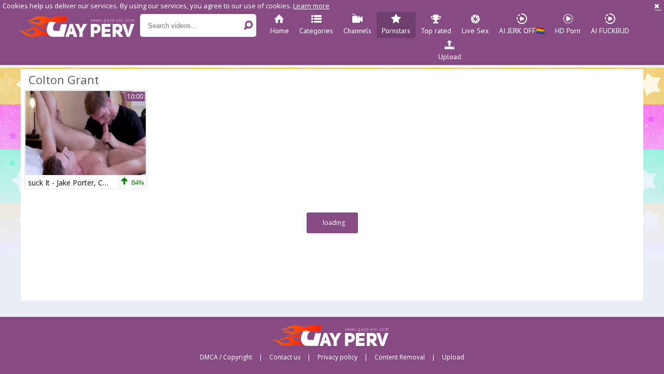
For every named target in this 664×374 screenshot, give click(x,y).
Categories (316, 30)
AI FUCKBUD (610, 30)
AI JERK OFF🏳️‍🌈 (522, 30)
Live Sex (475, 30)
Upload (449, 56)
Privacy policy (337, 357)
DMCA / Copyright (226, 357)
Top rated (436, 30)
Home (279, 30)
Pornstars (396, 30)
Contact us (284, 357)
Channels (357, 30)
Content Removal (400, 357)
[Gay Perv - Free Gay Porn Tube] (79, 26)
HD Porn (567, 30)
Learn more (311, 5)
